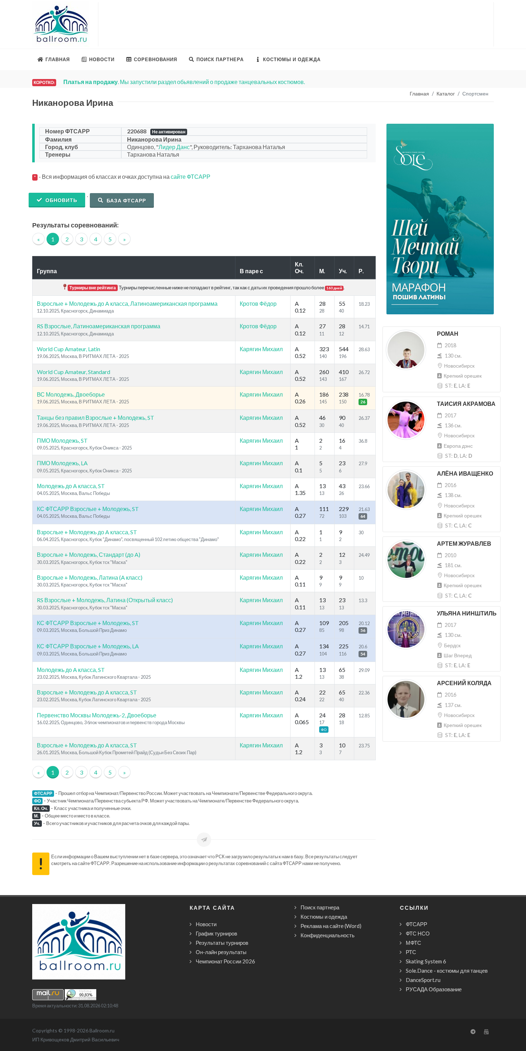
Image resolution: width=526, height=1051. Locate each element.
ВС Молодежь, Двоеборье (71, 394)
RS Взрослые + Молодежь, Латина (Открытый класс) (105, 599)
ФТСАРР (416, 924)
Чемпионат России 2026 (225, 961)
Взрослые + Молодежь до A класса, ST (87, 532)
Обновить (60, 200)
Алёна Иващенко (465, 474)
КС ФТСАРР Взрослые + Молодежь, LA (88, 646)
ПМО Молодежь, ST (62, 440)
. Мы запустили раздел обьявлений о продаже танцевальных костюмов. (184, 81)
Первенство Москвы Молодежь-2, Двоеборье (96, 715)
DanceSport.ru (423, 980)
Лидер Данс (174, 146)
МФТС (413, 942)
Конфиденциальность (328, 935)
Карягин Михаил (261, 348)
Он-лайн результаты (221, 952)
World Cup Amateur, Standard (73, 371)
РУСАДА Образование (434, 989)
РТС (411, 952)
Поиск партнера (320, 907)
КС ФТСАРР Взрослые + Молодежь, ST (88, 508)
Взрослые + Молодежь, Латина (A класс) (89, 577)
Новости (206, 924)
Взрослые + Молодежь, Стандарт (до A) (88, 554)
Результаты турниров (222, 942)
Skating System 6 (426, 961)
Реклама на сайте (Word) (331, 926)
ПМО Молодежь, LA (62, 463)
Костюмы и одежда (324, 916)
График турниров (216, 933)
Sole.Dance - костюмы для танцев (447, 970)
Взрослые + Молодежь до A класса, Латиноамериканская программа (127, 303)
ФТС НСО (418, 933)
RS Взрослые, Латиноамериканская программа (98, 326)
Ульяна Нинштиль (467, 613)
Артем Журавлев (464, 544)
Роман (447, 334)
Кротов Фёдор (258, 303)
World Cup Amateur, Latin (68, 348)
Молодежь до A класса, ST (71, 485)
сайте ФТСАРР (190, 176)
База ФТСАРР (125, 200)
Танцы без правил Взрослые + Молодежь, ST (95, 417)
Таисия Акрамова (466, 404)
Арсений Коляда (464, 683)
